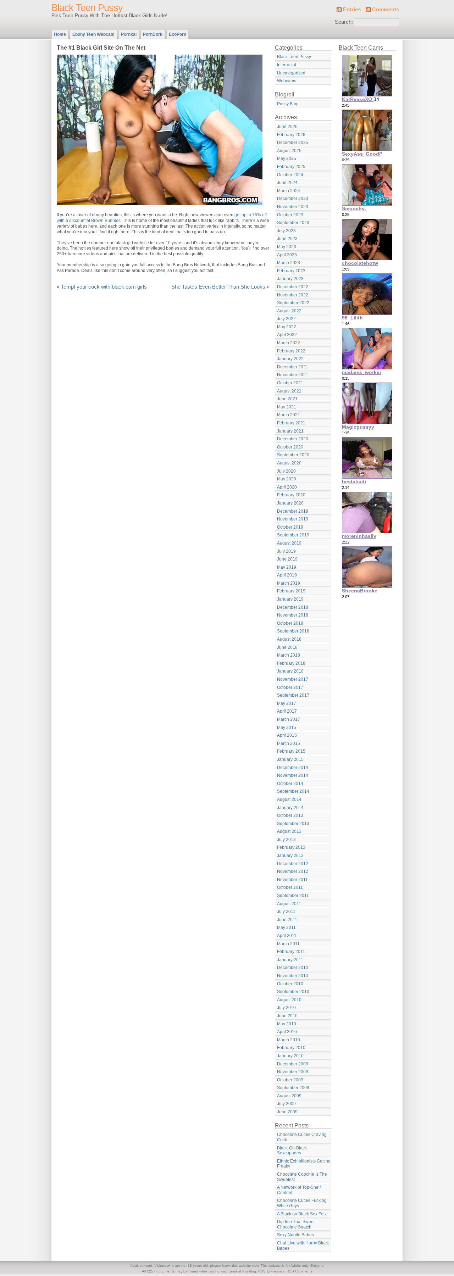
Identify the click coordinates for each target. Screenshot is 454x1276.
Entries (352, 9)
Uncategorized (291, 73)
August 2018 (289, 639)
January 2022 (290, 358)
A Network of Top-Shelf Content (299, 1190)
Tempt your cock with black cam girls (104, 287)
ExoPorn (177, 34)
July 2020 (286, 471)
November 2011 (292, 879)
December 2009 (292, 1064)
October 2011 (290, 887)
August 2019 (289, 543)
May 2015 (286, 727)
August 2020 (289, 463)
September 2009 (293, 1087)
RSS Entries (268, 1271)
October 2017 (290, 687)
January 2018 (290, 671)
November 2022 (292, 294)
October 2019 (290, 527)
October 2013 (290, 815)
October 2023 (290, 214)
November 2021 (292, 374)
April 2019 (287, 575)
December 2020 (292, 438)
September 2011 (293, 895)
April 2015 (287, 735)
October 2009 (290, 1079)
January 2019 (290, 599)
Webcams (286, 80)
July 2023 (286, 230)
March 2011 (288, 943)
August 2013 (289, 831)
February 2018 (291, 663)
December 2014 (292, 767)
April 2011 (287, 935)
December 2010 (292, 967)
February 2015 (291, 751)
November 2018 (292, 615)
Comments (385, 9)
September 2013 (293, 823)
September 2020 (293, 454)
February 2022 (291, 351)
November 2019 (292, 519)
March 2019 (288, 583)
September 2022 (293, 302)
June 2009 (287, 1111)
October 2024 (290, 174)
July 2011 (286, 911)
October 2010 (290, 983)
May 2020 (286, 479)
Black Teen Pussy (87, 7)
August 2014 (289, 799)
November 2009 (292, 1071)
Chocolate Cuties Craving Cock (302, 1137)
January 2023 (290, 278)
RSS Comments (299, 1271)
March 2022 (288, 342)
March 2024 (288, 190)
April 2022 (287, 334)
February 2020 (291, 494)
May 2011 (286, 927)
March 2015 (288, 743)
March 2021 (288, 414)
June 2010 (287, 1015)
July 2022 (286, 318)
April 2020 (287, 487)
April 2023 (287, 254)
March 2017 (288, 719)
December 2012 (292, 863)
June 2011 (287, 919)
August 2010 (289, 999)
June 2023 (287, 238)
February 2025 (291, 166)
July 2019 (286, 551)
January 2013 (290, 855)
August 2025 (289, 150)
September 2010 (293, 991)
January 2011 (290, 959)
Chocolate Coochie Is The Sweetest (302, 1177)
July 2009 (286, 1103)
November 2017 (292, 679)
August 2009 (289, 1095)
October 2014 (290, 783)
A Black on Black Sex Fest (302, 1213)
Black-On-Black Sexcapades (292, 1151)
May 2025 (286, 158)
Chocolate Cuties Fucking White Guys (302, 1203)
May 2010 (286, 1023)
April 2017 (287, 711)
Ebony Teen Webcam (93, 34)
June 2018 (287, 647)
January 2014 (290, 807)
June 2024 (287, 182)
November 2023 (292, 206)
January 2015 (290, 759)
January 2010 (290, 1055)
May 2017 (286, 703)
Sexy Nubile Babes (295, 1234)
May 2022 (286, 326)
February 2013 (291, 847)
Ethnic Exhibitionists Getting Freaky (304, 1164)
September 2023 (293, 222)
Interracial (286, 64)
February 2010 (291, 1047)
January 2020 (290, 503)
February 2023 (291, 270)
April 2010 (287, 1031)
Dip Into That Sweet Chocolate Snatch (296, 1224)
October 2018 (290, 623)
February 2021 (291, 422)
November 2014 (292, 775)
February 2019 (291, 591)
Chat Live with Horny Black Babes (303, 1246)
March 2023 (288, 262)
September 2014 (293, 791)
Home (60, 34)
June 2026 (287, 126)
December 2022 (292, 286)
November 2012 (292, 871)
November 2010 (292, 975)
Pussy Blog (288, 103)
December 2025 (292, 142)
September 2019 (293, 535)
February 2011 (291, 951)
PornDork (152, 34)
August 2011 (289, 903)
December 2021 (292, 366)
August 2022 (289, 310)
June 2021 (287, 398)
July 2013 (286, 839)
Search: (344, 22)
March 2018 (288, 655)
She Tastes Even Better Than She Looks (218, 287)
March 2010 (288, 1039)
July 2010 (286, 1007)
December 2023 (292, 198)
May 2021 (286, 407)
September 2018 (293, 631)
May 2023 (286, 246)
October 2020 (290, 447)
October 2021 (290, 382)
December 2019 (292, 511)
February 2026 (291, 134)
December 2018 (292, 607)
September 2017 (293, 695)
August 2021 (289, 391)
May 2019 (286, 567)
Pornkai (129, 34)
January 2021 (290, 431)
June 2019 (287, 559)
